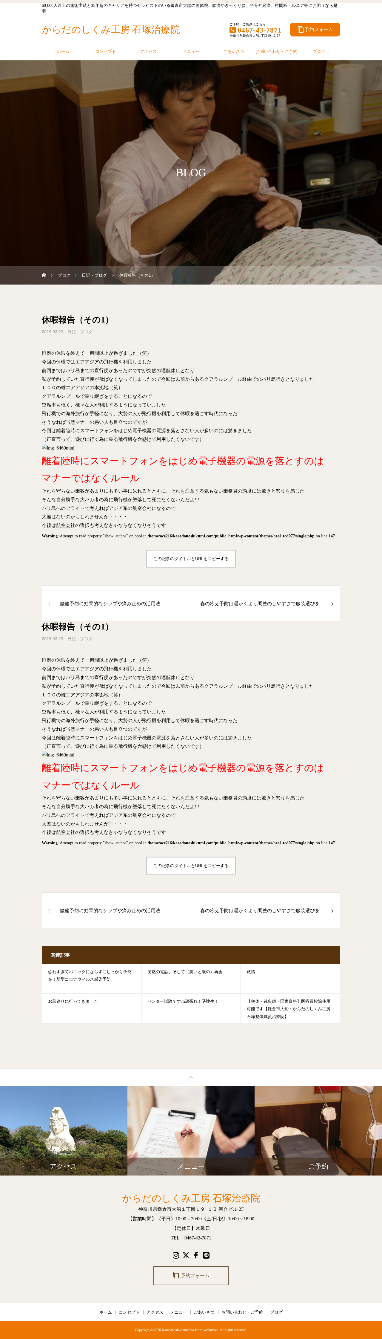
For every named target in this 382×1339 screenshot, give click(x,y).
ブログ (319, 51)
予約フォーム (315, 29)
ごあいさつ (233, 51)
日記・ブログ (80, 331)
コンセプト (105, 51)
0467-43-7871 (260, 30)
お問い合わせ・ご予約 (276, 51)
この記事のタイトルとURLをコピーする (191, 558)
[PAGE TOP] (191, 1077)
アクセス (148, 51)
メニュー (191, 51)
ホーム (63, 51)
